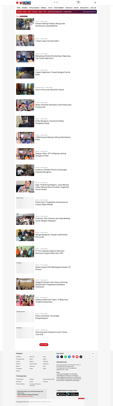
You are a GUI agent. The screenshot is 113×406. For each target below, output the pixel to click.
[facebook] (57, 356)
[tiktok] (81, 356)
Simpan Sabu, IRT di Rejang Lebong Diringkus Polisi (50, 154)
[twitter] (61, 356)
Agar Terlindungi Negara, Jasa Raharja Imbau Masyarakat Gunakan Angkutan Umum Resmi (52, 187)
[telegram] (69, 356)
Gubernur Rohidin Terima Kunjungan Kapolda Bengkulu (51, 171)
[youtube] (77, 356)
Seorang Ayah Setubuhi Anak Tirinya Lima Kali (51, 333)
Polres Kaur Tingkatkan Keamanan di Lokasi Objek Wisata (51, 203)
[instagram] (73, 356)
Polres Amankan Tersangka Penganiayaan (47, 317)
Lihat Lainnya (43, 344)
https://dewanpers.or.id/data (25, 396)
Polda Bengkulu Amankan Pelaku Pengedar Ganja (49, 122)
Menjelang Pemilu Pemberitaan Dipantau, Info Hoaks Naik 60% (53, 57)
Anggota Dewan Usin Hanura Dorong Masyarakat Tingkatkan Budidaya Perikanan (51, 284)
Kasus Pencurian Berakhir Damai (49, 90)
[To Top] (93, 353)
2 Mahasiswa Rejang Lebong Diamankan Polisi (53, 138)
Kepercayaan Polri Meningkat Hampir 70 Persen (52, 268)
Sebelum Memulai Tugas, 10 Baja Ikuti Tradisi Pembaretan (51, 300)
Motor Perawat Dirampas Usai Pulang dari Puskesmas (53, 106)
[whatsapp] (65, 356)
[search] (78, 2)
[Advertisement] (9, 29)
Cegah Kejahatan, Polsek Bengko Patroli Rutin (52, 73)
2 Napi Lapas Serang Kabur (47, 41)
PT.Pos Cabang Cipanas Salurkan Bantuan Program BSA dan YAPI (49, 252)
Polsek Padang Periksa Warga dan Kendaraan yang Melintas (50, 24)
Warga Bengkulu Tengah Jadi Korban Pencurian (51, 236)
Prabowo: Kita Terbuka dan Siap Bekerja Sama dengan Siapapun (52, 219)
